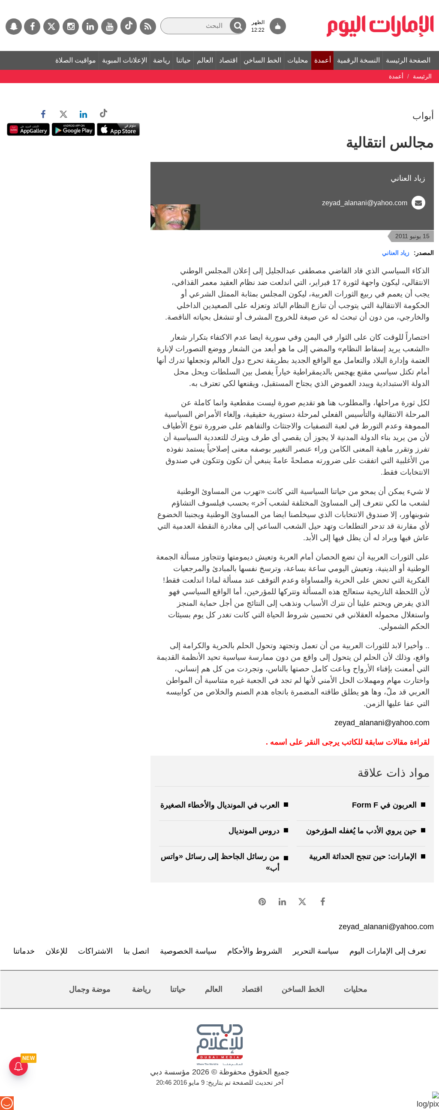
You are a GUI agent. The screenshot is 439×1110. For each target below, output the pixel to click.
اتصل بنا (136, 951)
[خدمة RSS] (148, 26)
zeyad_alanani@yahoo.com (364, 202)
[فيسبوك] (32, 26)
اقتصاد (228, 60)
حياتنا (183, 60)
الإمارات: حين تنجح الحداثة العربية (363, 856)
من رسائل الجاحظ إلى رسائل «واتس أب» (220, 862)
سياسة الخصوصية (188, 951)
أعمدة (322, 60)
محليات (297, 60)
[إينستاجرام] (71, 26)
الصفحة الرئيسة (408, 60)
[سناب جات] (14, 26)
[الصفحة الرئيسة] (380, 4)
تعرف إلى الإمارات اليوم (387, 951)
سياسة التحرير (316, 951)
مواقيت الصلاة (75, 60)
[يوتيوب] (109, 26)
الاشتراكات (95, 951)
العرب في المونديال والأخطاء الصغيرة (220, 805)
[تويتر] (51, 26)
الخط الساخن (262, 60)
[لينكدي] (90, 26)
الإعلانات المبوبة (124, 60)
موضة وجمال (90, 989)
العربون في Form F (384, 805)
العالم (205, 60)
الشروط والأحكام (254, 951)
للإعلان (56, 951)
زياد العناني (395, 252)
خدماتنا (24, 951)
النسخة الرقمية (358, 60)
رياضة (161, 60)
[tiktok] (128, 26)
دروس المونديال (254, 830)
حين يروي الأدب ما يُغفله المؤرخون (361, 830)
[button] (238, 25)
